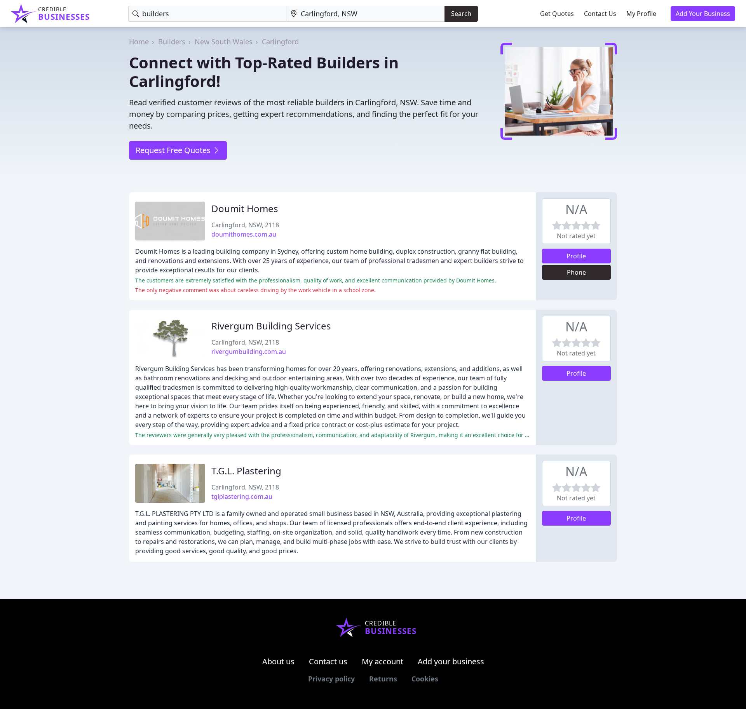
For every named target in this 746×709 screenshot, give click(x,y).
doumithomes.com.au (243, 234)
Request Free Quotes (174, 150)
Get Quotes (557, 13)
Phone (576, 272)
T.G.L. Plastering (246, 470)
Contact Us (600, 13)
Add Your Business (703, 13)
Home (139, 41)
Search (461, 13)
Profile (576, 256)
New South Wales (224, 41)
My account (382, 661)
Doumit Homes (244, 208)
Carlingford (280, 41)
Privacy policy (331, 678)
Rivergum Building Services (271, 325)
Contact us (328, 661)
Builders (171, 41)
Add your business (451, 661)
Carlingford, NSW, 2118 (245, 225)
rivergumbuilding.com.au (248, 351)
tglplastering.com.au (241, 496)
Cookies (424, 678)
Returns (383, 678)
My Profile (641, 13)
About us (278, 661)
